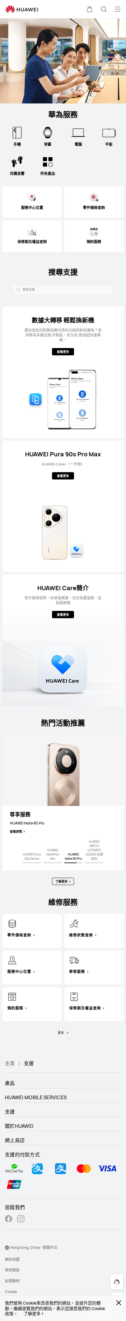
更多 (61, 1032)
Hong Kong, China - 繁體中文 (33, 1247)
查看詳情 (16, 831)
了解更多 (32, 1313)
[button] (89, 9)
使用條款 (12, 1270)
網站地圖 (12, 1259)
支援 (10, 1112)
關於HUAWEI (19, 1126)
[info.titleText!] (12, 923)
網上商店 (15, 1140)
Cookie (11, 1291)
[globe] (7, 1248)
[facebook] (8, 1220)
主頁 (10, 1063)
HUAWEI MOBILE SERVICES (36, 1097)
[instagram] (20, 1220)
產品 (10, 1083)
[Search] (17, 290)
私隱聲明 (12, 1281)
